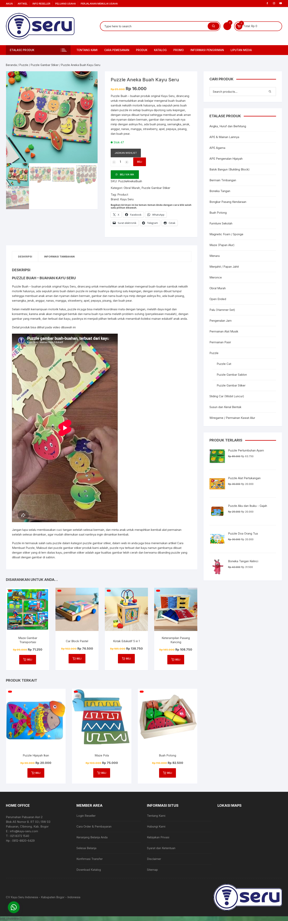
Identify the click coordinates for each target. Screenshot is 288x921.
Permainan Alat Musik (223, 331)
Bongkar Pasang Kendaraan (227, 202)
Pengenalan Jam (220, 320)
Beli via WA (127, 174)
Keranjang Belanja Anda (92, 837)
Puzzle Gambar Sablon (232, 374)
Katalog (160, 50)
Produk (141, 50)
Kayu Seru (127, 199)
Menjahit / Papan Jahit (224, 266)
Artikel (23, 3)
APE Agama (217, 148)
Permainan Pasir (220, 342)
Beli (139, 161)
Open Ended (217, 299)
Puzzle (23, 65)
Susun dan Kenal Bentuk (225, 407)
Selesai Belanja (86, 848)
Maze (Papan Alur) (222, 245)
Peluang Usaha (65, 3)
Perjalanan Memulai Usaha (99, 3)
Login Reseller (86, 816)
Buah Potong (218, 212)
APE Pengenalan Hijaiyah (226, 158)
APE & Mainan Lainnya (224, 137)
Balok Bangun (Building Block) (229, 169)
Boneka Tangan (219, 191)
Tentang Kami (87, 50)
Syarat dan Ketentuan (161, 848)
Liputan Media (241, 50)
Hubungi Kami (156, 826)
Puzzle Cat (224, 364)
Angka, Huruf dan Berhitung (227, 126)
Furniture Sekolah (220, 223)
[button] (91, 78)
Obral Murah (132, 188)
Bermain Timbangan (222, 180)
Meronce (215, 277)
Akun (9, 3)
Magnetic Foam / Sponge (226, 234)
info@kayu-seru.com (24, 831)
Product (122, 194)
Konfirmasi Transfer (89, 859)
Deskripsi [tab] (25, 256)
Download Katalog (88, 870)
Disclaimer (154, 859)
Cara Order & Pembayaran (93, 826)
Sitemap (152, 870)
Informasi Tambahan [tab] (59, 256)
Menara (214, 256)
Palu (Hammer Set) (222, 310)
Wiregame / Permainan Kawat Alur (232, 418)
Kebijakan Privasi (158, 837)
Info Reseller (41, 3)
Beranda (11, 65)
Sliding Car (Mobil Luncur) (226, 396)
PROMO (178, 50)
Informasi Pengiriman (207, 50)
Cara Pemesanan (116, 50)
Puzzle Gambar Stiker (45, 65)
